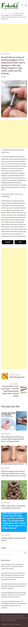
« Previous (7, 242)
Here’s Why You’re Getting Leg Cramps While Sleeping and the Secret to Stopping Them (12, 439)
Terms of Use (11, 624)
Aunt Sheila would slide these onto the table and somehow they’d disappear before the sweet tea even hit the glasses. (13, 586)
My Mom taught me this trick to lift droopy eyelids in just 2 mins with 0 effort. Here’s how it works (13, 473)
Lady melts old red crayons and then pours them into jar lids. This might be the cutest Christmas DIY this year (12, 566)
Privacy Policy (4, 624)
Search (3, 548)
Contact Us (17, 624)
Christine (3, 77)
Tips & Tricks (5, 53)
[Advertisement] (14, 38)
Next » (20, 242)
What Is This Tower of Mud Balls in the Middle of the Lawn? (13, 507)
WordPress (14, 620)
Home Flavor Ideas (14, 615)
